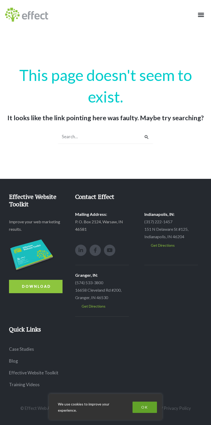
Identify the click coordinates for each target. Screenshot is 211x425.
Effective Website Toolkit (33, 372)
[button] (201, 15)
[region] (105, 407)
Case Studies (21, 349)
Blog (13, 361)
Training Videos (24, 384)
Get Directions (163, 245)
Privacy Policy (177, 408)
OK (144, 407)
